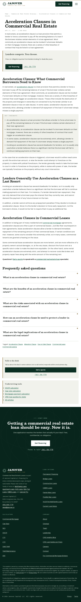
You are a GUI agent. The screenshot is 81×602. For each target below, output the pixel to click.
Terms (76, 596)
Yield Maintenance (9, 551)
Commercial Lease (58, 344)
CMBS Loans (11, 492)
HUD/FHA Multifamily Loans (52, 502)
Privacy (69, 596)
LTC (4, 542)
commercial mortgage (52, 223)
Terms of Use (20, 572)
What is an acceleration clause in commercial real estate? (34, 277)
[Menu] (76, 4)
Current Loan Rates (50, 506)
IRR (4, 556)
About (45, 519)
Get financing (63, 4)
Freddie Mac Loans (49, 497)
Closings (46, 524)
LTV (4, 537)
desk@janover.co (8, 507)
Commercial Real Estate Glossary (23, 14)
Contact (46, 551)
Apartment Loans (8, 489)
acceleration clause (25, 87)
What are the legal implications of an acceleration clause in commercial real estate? (35, 334)
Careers (46, 546)
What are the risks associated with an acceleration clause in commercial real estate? (35, 305)
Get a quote (18, 259)
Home (6, 14)
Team (45, 528)
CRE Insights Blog (49, 537)
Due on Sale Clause (44, 344)
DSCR (5, 533)
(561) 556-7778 (30, 67)
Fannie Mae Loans (49, 492)
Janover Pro (24, 492)
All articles (9, 400)
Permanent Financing (50, 474)
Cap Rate (6, 524)
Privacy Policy (33, 572)
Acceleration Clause (16, 344)
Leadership (47, 533)
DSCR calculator (12, 388)
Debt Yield (6, 546)
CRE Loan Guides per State (52, 542)
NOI (4, 528)
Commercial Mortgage (11, 519)
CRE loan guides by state (15, 397)
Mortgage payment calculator (17, 394)
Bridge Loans (47, 479)
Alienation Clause (30, 344)
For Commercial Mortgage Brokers (55, 556)
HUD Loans (19, 489)
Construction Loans (50, 483)
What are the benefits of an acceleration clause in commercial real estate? (39, 290)
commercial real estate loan (48, 259)
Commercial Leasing (10, 347)
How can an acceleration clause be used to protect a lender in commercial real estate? (36, 319)
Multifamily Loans (21, 486)
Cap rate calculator (13, 391)
